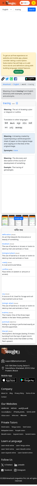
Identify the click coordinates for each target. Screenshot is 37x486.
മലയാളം (18, 127)
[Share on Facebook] (15, 78)
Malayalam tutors (7, 430)
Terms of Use (30, 393)
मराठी (30, 123)
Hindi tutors (5, 426)
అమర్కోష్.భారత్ (23, 408)
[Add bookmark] (17, 103)
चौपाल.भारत (23, 415)
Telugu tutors (16, 426)
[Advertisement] (18, 32)
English (16, 84)
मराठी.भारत (14, 408)
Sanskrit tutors (30, 434)
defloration (6, 234)
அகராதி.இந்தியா (6, 411)
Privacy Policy (19, 393)
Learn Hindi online (7, 445)
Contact (3, 396)
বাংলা (6, 127)
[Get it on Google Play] (30, 78)
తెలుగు (12, 123)
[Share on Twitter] (7, 78)
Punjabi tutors (20, 430)
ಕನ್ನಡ (18, 123)
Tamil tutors (27, 426)
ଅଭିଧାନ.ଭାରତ (5, 415)
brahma (5, 312)
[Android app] (27, 380)
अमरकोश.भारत (5, 408)
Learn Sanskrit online (25, 452)
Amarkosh (7, 84)
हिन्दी (6, 123)
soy (3, 294)
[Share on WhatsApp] (11, 78)
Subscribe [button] (18, 72)
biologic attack (8, 303)
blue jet (5, 331)
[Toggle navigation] (3, 3)
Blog (11, 393)
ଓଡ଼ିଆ (24, 123)
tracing (7, 103)
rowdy (4, 262)
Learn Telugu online (23, 445)
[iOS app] (9, 380)
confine (5, 269)
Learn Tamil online (7, 449)
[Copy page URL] (3, 78)
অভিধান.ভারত (15, 415)
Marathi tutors (6, 434)
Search (31, 9)
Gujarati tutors (18, 434)
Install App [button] (18, 218)
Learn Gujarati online (8, 452)
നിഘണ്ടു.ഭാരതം (19, 411)
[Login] (33, 3)
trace (16, 150)
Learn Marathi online (23, 449)
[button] (3, 220)
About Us (4, 393)
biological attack (8, 253)
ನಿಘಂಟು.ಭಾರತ (31, 411)
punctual (5, 322)
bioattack (5, 244)
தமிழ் (11, 127)
